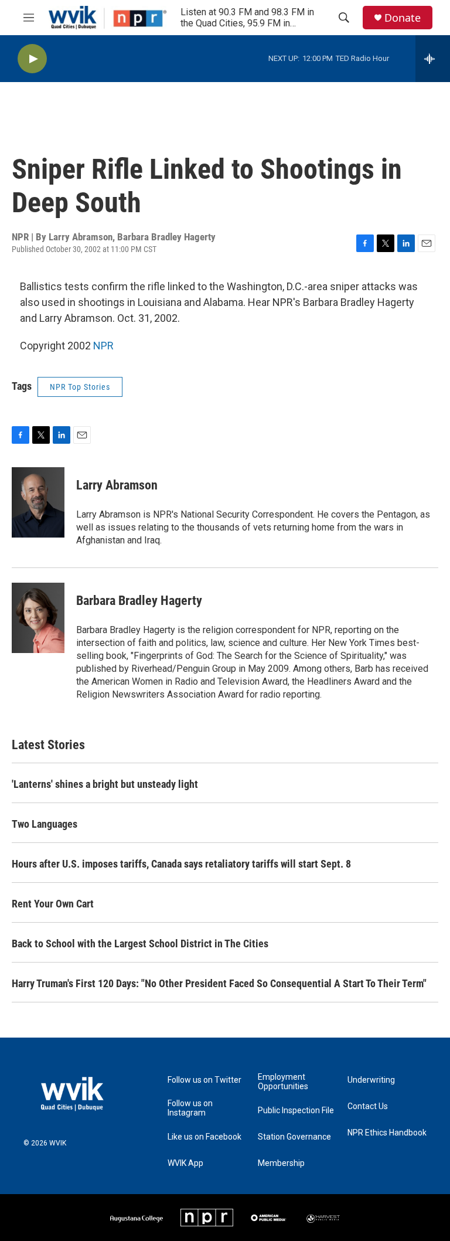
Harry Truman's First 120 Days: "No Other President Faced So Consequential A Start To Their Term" (219, 983)
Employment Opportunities (283, 1082)
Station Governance (294, 1137)
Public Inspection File (296, 1110)
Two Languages (44, 824)
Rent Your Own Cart (53, 903)
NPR (103, 345)
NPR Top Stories (80, 387)
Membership (281, 1163)
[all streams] (432, 58)
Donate (402, 18)
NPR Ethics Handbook (387, 1132)
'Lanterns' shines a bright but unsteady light (105, 784)
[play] (32, 59)
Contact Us (367, 1106)
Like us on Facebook (204, 1137)
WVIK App (185, 1163)
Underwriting (371, 1080)
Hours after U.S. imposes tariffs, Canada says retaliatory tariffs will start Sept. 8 (181, 864)
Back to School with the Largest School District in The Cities (140, 943)
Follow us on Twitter (204, 1080)
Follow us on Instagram (190, 1108)
